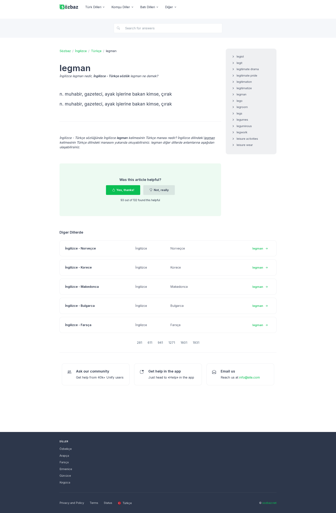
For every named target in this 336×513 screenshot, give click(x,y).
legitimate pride (247, 75)
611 (150, 343)
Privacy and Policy (72, 503)
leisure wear (245, 145)
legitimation (244, 82)
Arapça (64, 455)
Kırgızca (65, 482)
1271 (171, 343)
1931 (196, 343)
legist (240, 56)
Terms (94, 503)
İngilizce (81, 51)
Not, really (161, 190)
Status (108, 503)
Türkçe (96, 51)
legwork (242, 132)
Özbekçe (66, 449)
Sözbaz (65, 51)
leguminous (244, 126)
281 (139, 343)
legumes (242, 119)
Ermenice (66, 469)
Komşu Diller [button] (120, 7)
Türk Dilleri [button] (93, 7)
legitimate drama (248, 69)
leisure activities (247, 138)
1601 (183, 343)
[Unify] (69, 7)
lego (239, 101)
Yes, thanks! (125, 190)
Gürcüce (65, 475)
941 (160, 343)
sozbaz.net (269, 502)
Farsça (64, 462)
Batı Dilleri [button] (147, 7)
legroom (242, 107)
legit (239, 63)
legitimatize (244, 88)
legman (241, 94)
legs (239, 113)
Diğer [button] (169, 7)
